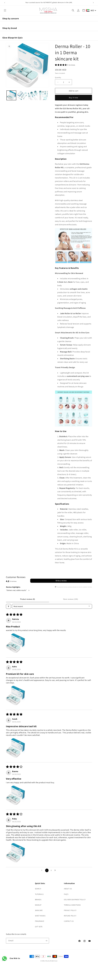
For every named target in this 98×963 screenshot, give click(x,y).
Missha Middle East (51, 961)
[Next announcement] (93, 2)
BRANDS (38, 900)
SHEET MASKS (40, 916)
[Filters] (8, 606)
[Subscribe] (46, 940)
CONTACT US (69, 921)
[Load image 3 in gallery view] (33, 95)
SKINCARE (39, 910)
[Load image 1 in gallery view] (11, 95)
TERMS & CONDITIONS (72, 905)
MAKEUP (38, 905)
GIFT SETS (38, 927)
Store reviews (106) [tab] (70, 599)
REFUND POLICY (70, 916)
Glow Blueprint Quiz (12, 37)
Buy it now (73, 97)
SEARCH (38, 889)
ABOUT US (68, 889)
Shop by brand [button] (9, 28)
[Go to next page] (56, 870)
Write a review (61, 580)
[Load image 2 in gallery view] (22, 95)
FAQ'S (66, 894)
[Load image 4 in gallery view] (43, 95)
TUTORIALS (39, 894)
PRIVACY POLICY (70, 910)
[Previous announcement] (4, 2)
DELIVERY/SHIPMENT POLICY (75, 900)
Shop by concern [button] (10, 18)
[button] (5, 10)
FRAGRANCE (39, 921)
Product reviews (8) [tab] (27, 599)
